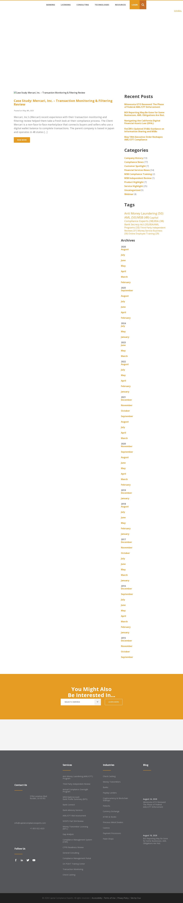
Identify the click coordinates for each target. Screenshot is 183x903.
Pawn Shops (108, 838)
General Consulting (71, 853)
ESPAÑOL (178, 11)
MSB (143, 217)
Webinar (128, 194)
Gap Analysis (68, 834)
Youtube (34, 860)
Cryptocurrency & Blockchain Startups (115, 799)
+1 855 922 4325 (37, 828)
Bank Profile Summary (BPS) (75, 799)
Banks (105, 787)
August (125, 249)
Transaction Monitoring (73, 869)
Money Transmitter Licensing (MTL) (75, 827)
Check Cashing (69, 874)
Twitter (28, 860)
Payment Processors (112, 833)
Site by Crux (136, 898)
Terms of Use (109, 898)
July (123, 254)
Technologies (102, 4)
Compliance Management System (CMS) (77, 840)
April (123, 271)
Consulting (82, 4)
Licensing (66, 4)
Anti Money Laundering (143, 213)
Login (135, 4)
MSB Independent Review (138, 178)
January (125, 336)
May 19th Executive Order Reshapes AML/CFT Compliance (143, 138)
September (127, 290)
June (123, 260)
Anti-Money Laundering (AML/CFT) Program (78, 777)
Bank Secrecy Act (136, 224)
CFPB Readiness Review (73, 847)
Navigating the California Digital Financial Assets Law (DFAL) (142, 122)
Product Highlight (134, 182)
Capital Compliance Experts (141, 219)
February (125, 282)
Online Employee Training (144, 233)
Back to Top (13, 898)
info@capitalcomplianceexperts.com (30, 823)
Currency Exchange (111, 811)
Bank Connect (69, 804)
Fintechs (106, 806)
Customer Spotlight (135, 166)
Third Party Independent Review (76, 784)
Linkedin (21, 860)
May (123, 265)
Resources (120, 4)
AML (130, 217)
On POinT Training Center (74, 863)
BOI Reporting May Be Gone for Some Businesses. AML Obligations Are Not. (144, 114)
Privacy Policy (123, 898)
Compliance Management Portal (77, 858)
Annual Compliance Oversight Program (75, 790)
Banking (50, 4)
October (125, 410)
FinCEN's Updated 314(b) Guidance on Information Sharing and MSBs (144, 130)
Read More (22, 140)
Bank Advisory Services (73, 810)
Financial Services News (137, 170)
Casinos (106, 828)
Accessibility (97, 898)
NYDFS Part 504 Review (73, 821)
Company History (133, 158)
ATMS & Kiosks (109, 817)
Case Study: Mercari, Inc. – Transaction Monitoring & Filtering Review (63, 102)
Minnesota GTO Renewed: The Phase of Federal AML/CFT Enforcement (144, 105)
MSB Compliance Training (138, 174)
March (124, 276)
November (126, 405)
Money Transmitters (112, 782)
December (126, 399)
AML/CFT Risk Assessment (74, 815)
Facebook (15, 860)
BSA (159, 221)
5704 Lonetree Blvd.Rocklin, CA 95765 (38, 797)
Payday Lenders (110, 792)
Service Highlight (133, 186)
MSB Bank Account (71, 797)
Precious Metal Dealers (113, 822)
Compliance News (134, 162)
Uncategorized (132, 190)
